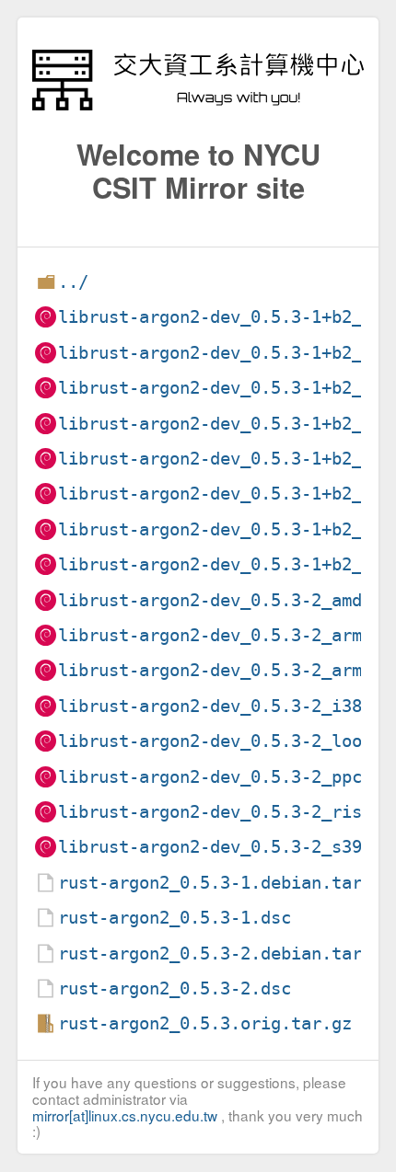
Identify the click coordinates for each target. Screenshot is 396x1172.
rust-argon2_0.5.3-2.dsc (174, 988)
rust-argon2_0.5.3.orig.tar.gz (205, 1023)
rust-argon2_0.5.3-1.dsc (174, 917)
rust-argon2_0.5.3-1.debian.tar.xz (225, 882)
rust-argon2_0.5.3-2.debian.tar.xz (225, 953)
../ (73, 282)
